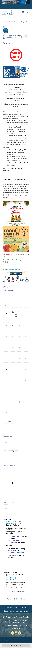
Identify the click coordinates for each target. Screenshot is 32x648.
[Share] (26, 36)
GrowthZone (20, 599)
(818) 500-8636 (11, 578)
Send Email (10, 579)
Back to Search (8, 27)
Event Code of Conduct (12, 269)
